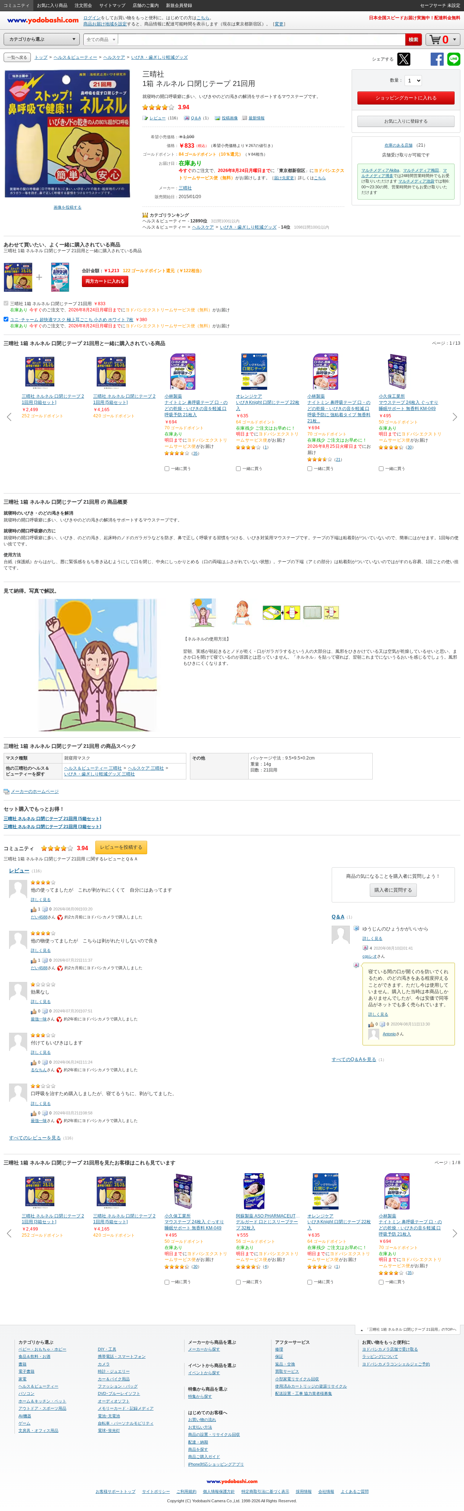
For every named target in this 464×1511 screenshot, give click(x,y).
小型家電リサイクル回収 (297, 1379)
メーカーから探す (204, 1349)
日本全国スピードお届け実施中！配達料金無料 (414, 17)
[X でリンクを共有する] (403, 64)
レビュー (158, 118)
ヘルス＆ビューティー (164, 221)
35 (195, 453)
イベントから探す (204, 1373)
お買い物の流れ (202, 1419)
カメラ (104, 1364)
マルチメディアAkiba (380, 170)
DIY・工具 (107, 1349)
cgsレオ (369, 956)
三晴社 (185, 188)
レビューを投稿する (121, 847)
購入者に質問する (393, 890)
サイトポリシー (156, 1491)
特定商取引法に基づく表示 (265, 1491)
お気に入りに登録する (406, 121)
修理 (279, 1349)
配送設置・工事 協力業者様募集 (303, 1393)
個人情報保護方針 (219, 1491)
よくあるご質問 (355, 1491)
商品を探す (198, 1449)
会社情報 (326, 1491)
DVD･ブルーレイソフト (119, 1393)
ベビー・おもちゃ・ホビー (42, 1349)
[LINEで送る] (453, 64)
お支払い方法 (200, 1427)
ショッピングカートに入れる (406, 98)
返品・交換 (285, 1364)
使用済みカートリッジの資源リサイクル (311, 1386)
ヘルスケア (203, 227)
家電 (22, 1379)
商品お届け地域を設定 (105, 23)
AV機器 (24, 1416)
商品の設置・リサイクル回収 (214, 1434)
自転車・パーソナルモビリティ (126, 1423)
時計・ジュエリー (114, 1371)
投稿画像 (230, 118)
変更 (279, 23)
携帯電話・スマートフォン (122, 1356)
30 (409, 447)
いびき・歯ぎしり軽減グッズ (248, 227)
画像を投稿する (68, 207)
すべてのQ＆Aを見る (354, 1059)
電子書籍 (26, 1371)
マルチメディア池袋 (416, 181)
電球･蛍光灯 (109, 1430)
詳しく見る (372, 938)
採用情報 (304, 1491)
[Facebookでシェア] (437, 64)
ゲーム (24, 1423)
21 (338, 459)
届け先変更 (284, 178)
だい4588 (39, 917)
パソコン (26, 1393)
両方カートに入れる (105, 281)
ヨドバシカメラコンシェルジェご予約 (396, 1364)
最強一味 (39, 1019)
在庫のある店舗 (399, 145)
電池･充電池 (109, 1416)
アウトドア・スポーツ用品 (42, 1408)
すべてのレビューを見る (35, 1138)
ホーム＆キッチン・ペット (42, 1401)
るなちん (39, 1070)
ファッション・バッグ (118, 1386)
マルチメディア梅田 (421, 170)
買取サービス (287, 1371)
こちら (203, 17)
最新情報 (257, 118)
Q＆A (196, 118)
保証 (279, 1356)
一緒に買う (181, 468)
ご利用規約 (186, 1491)
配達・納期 (198, 1442)
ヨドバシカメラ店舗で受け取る (390, 1349)
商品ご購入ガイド (204, 1456)
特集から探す (200, 1396)
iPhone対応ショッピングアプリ (216, 1464)
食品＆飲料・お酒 (34, 1356)
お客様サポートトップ (116, 1491)
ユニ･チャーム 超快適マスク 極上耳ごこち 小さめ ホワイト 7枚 (71, 319)
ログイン (92, 17)
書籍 (22, 1364)
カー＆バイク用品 (114, 1379)
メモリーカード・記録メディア (126, 1408)
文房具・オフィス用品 (38, 1430)
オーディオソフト (114, 1401)
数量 (394, 80)
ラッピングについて (380, 1356)
